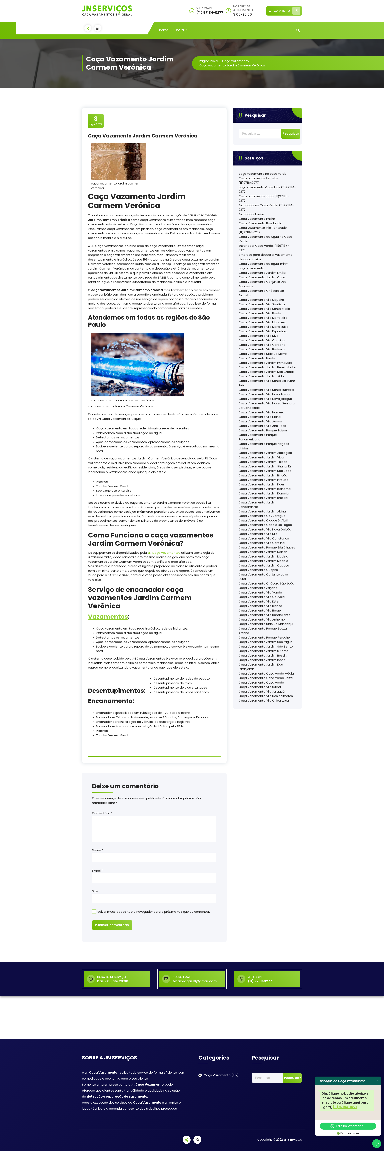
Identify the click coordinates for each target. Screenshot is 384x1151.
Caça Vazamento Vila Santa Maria (264, 309)
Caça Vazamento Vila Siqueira (261, 300)
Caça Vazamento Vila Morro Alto (263, 318)
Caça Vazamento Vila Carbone (262, 345)
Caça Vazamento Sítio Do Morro (263, 354)
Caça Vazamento (235, 61)
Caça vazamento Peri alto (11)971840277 (258, 180)
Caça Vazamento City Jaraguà (262, 516)
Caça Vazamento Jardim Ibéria (262, 660)
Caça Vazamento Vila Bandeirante (265, 615)
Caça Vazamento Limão (257, 358)
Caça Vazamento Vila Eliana (260, 417)
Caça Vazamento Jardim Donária (264, 493)
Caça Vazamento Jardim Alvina (262, 511)
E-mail (97, 870)
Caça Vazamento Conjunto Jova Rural (263, 576)
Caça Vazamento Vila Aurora (260, 421)
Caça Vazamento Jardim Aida (261, 376)
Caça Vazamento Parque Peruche (264, 637)
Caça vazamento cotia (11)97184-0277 (264, 198)
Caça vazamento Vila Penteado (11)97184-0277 (263, 230)
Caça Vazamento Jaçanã (258, 588)
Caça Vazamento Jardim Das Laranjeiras (261, 666)
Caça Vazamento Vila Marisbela (262, 322)
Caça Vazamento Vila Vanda (260, 592)
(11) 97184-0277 (345, 1107)
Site (95, 891)
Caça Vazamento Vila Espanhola (263, 331)
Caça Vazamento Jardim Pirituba (263, 480)
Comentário (102, 813)
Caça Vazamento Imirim (257, 219)
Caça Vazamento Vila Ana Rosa (262, 426)
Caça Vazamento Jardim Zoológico (265, 453)
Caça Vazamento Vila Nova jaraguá (265, 399)
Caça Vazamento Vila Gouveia (262, 597)
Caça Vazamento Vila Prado (260, 313)
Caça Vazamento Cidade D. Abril (263, 520)
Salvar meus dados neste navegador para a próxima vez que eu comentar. (153, 911)
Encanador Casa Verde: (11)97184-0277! (264, 248)
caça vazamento (251, 268)
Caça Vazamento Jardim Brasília (263, 498)
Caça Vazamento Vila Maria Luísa (263, 327)
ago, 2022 (95, 120)
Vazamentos (108, 616)
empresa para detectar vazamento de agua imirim (266, 257)
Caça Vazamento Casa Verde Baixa (266, 678)
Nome (97, 850)
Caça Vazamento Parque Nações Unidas (264, 446)
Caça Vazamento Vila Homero (261, 412)
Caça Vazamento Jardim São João (265, 471)
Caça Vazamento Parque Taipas (263, 430)
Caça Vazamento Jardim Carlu (262, 277)
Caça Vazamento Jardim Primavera (265, 363)
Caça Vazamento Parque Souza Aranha (263, 630)
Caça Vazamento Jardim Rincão (263, 475)
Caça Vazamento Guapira (258, 570)
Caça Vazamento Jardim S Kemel (264, 651)
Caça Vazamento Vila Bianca (260, 606)
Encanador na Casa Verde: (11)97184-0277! (266, 207)
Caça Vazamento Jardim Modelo (263, 556)
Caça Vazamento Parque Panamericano (258, 437)
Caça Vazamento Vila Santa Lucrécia (266, 390)
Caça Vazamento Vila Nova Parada (265, 394)
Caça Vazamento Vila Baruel (260, 610)
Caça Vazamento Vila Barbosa (262, 349)
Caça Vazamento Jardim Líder (261, 484)
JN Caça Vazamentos (164, 552)
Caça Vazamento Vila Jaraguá (262, 691)
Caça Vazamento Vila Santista (262, 304)
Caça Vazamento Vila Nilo (258, 534)
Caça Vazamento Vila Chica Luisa (264, 700)
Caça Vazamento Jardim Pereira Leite (267, 367)
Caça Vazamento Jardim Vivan (262, 457)
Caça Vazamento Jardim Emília (262, 273)
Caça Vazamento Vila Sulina (260, 687)
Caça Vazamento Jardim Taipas (263, 462)
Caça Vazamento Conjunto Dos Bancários (262, 284)
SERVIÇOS (180, 30)
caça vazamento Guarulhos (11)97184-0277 (267, 189)
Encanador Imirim (251, 214)
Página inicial (208, 61)
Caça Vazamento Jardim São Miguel (266, 642)
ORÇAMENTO (279, 10)
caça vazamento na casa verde (263, 173)
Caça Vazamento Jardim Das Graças (266, 372)
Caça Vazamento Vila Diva (258, 336)
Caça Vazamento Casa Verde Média (266, 673)
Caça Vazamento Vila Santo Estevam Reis (267, 383)
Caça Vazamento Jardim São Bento (266, 646)
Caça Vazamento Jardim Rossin (263, 655)
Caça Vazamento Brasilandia (260, 223)
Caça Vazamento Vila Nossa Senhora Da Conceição (267, 405)
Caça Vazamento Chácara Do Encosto (261, 293)
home (163, 30)
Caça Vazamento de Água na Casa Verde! (265, 239)
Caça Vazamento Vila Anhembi (262, 619)
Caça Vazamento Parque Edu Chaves (267, 547)
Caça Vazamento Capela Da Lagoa (265, 525)
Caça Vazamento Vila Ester (259, 601)
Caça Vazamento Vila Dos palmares (266, 696)
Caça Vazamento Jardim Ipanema (265, 489)
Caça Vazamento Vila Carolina (262, 340)
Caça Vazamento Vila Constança (264, 538)
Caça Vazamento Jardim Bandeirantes (257, 504)
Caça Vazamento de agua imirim (263, 264)
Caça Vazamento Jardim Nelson (263, 552)
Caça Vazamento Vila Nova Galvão (265, 529)
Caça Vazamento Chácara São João (266, 583)
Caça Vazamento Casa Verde (261, 682)
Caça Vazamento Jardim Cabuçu (264, 565)
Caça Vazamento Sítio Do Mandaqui (266, 624)
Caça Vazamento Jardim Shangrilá (265, 466)
